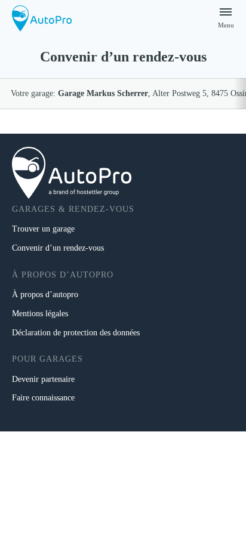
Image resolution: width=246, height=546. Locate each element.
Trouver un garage (43, 228)
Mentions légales (40, 313)
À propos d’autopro (45, 294)
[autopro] (42, 18)
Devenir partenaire (43, 379)
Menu (226, 25)
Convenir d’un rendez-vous (58, 247)
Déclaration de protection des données (76, 332)
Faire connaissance (43, 397)
